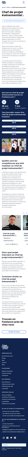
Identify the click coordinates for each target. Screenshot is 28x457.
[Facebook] (7, 438)
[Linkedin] (15, 438)
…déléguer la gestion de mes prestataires (13, 429)
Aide (3, 360)
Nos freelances (6, 382)
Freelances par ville (7, 386)
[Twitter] (11, 438)
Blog (3, 364)
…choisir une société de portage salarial (13, 415)
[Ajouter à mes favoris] (18, 217)
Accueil (4, 7)
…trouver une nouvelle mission (10, 411)
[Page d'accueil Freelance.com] (5, 2)
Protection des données (8, 399)
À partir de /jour (11, 244)
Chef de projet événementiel (19, 7)
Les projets (5, 388)
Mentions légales (7, 395)
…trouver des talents (7, 423)
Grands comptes (6, 373)
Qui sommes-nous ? (7, 356)
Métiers (8, 7)
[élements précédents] (23, 213)
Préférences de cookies (8, 403)
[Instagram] (4, 438)
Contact (4, 362)
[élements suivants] (27, 213)
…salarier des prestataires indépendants (13, 431)
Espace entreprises (7, 371)
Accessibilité (5, 401)
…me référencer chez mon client (11, 413)
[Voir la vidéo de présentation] (4, 217)
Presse (4, 358)
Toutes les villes (14, 332)
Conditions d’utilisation (8, 397)
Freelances (5, 375)
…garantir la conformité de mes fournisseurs (11, 426)
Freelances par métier (8, 384)
